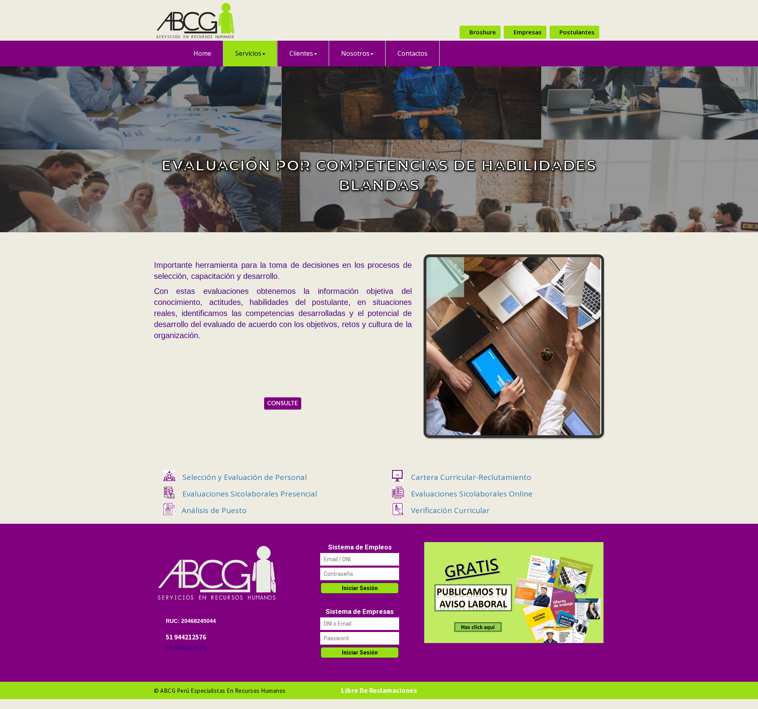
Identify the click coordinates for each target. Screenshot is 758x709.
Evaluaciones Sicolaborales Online (472, 494)
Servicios (248, 53)
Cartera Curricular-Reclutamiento (471, 477)
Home (202, 53)
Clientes (301, 53)
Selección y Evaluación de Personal (244, 477)
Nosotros (355, 53)
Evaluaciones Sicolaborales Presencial (249, 494)
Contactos (413, 53)
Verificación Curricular (450, 510)
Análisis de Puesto (214, 510)
